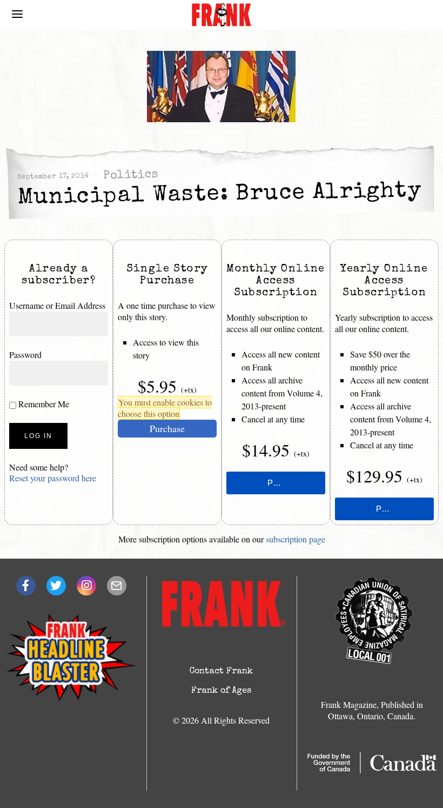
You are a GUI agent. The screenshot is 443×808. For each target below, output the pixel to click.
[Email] (116, 585)
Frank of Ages (221, 691)
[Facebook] (26, 585)
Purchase (167, 428)
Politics (130, 175)
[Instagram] (86, 585)
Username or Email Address (57, 305)
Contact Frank (221, 671)
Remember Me (42, 403)
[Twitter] (56, 585)
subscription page (295, 539)
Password (25, 354)
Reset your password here (52, 478)
